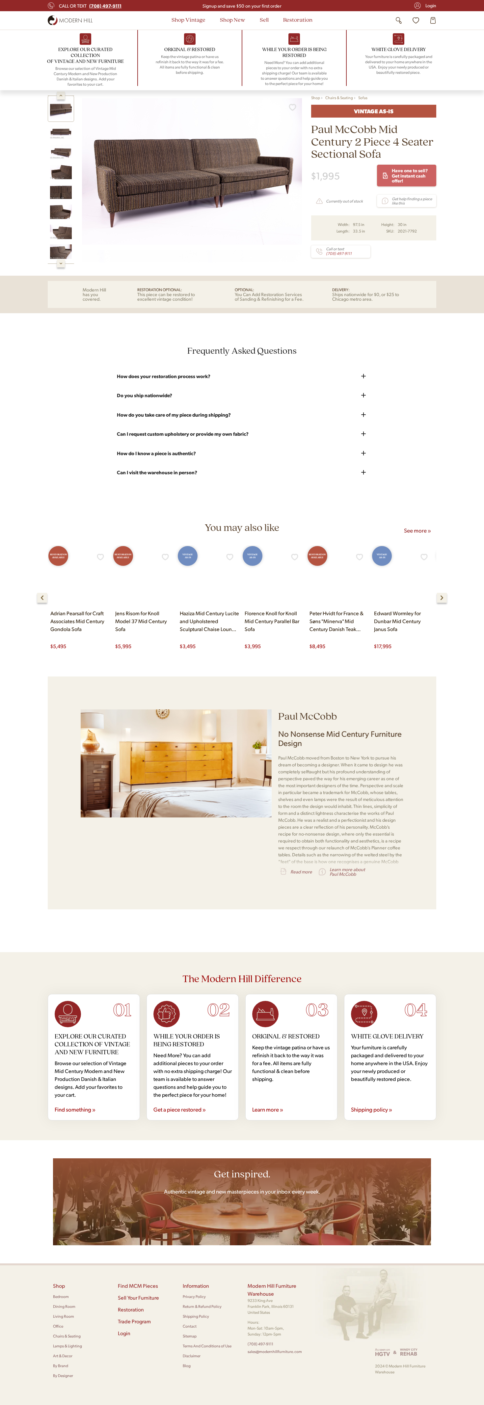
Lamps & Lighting (67, 1345)
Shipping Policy (196, 1316)
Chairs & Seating (339, 98)
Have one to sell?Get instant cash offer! (410, 175)
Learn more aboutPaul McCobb (347, 871)
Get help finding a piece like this (412, 201)
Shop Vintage (188, 19)
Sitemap (190, 1336)
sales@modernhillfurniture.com (275, 1351)
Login (430, 5)
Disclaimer (192, 1355)
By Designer (63, 1375)
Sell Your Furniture (138, 1297)
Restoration (297, 19)
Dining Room (64, 1306)
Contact (190, 1326)
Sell (264, 19)
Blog (187, 1365)
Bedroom (61, 1296)
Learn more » (267, 1109)
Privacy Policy (194, 1296)
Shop (315, 98)
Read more (301, 871)
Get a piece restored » (179, 1109)
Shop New (232, 19)
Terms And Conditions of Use (207, 1345)
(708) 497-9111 (260, 1343)
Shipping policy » (371, 1109)
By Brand (60, 1365)
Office (58, 1326)
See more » (417, 530)
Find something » (75, 1109)
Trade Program (134, 1321)
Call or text (90, 6)
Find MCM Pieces (138, 1285)
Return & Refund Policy (202, 1306)
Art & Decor (62, 1355)
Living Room (63, 1316)
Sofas (362, 98)
